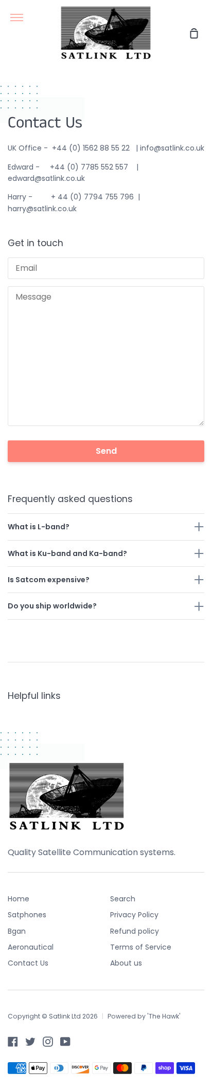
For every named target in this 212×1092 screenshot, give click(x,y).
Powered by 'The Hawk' (144, 1016)
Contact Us (28, 963)
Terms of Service (140, 947)
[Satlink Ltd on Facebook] (13, 1042)
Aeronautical (31, 947)
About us (126, 963)
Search (122, 899)
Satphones (27, 915)
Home (18, 899)
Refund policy (134, 931)
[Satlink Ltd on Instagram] (48, 1042)
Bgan (17, 931)
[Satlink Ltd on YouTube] (65, 1042)
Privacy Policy (134, 915)
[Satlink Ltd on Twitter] (30, 1042)
